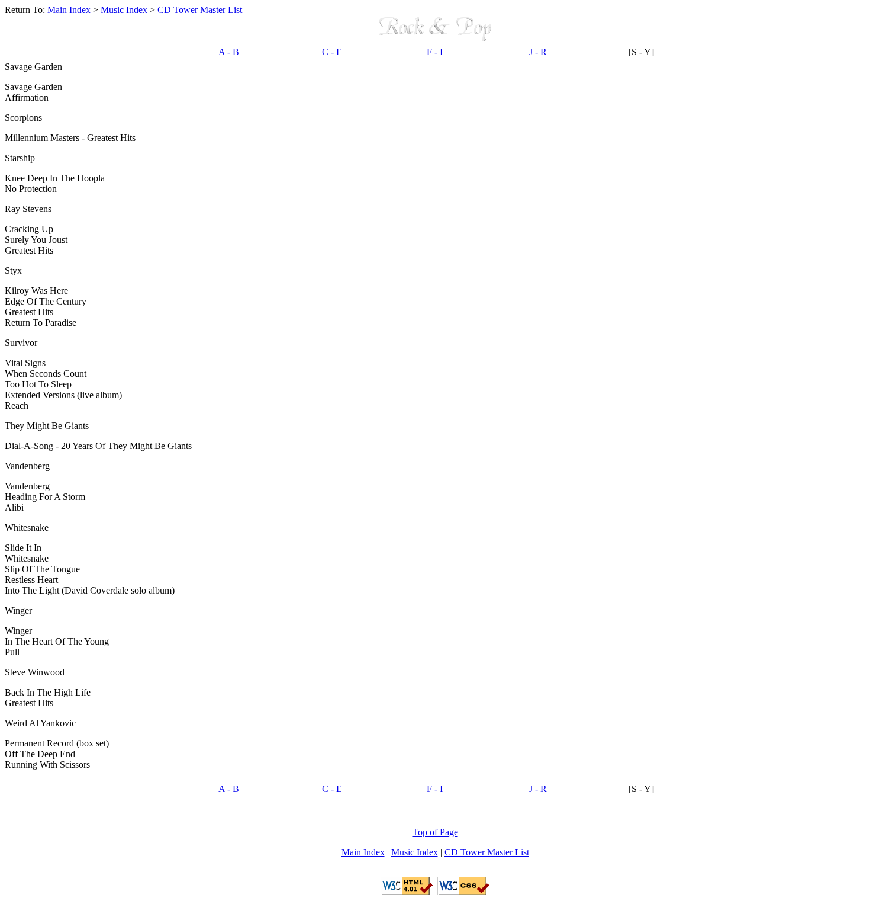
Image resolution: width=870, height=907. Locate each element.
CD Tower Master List (199, 10)
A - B (228, 52)
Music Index (124, 10)
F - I (435, 52)
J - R (538, 52)
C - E (332, 52)
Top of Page (435, 832)
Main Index (69, 10)
